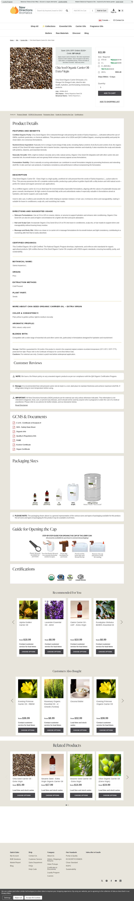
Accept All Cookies (33, 897)
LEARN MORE (55, 2)
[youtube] (116, 881)
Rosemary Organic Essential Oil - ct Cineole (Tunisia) (52, 704)
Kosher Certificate (23, 445)
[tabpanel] (24, 775)
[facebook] (111, 881)
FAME (18, 440)
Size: (104, 57)
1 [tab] (66, 805)
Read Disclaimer (21, 405)
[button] (67, 10)
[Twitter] (102, 881)
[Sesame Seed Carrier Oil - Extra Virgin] (81, 765)
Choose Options (28, 652)
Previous (6, 777)
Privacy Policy (6, 893)
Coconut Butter (76, 701)
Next (127, 777)
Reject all (18, 897)
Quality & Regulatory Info (26, 436)
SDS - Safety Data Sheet (25, 427)
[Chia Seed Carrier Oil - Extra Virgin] (24, 765)
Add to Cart (101, 11)
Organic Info (21, 431)
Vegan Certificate (23, 449)
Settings (7, 897)
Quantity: (101, 83)
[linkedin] (120, 881)
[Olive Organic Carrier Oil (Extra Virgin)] (110, 765)
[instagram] (107, 881)
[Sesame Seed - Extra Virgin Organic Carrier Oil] (52, 765)
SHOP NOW (112, 2)
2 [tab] (68, 805)
